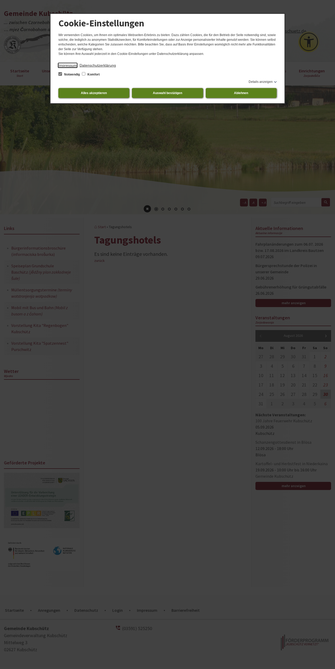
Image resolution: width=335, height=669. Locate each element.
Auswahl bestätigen (167, 93)
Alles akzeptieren (94, 93)
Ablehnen (241, 93)
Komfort (93, 74)
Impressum (67, 65)
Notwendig (72, 74)
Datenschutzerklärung (98, 65)
